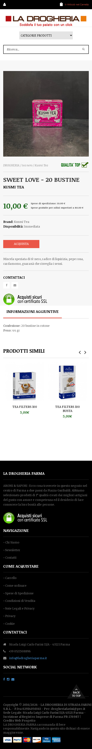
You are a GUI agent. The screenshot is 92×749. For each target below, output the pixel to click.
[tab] (32, 312)
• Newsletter (11, 550)
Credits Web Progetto (19, 720)
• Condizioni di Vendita (19, 601)
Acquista (21, 244)
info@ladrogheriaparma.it (28, 658)
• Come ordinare (15, 586)
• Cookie (9, 624)
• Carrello (9, 578)
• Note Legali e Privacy (19, 608)
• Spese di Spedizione (18, 593)
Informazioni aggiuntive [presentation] (32, 311)
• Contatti (9, 558)
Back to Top (76, 691)
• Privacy (9, 616)
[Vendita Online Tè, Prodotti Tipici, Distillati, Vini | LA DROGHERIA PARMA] (46, 21)
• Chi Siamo (11, 542)
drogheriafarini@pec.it (68, 709)
